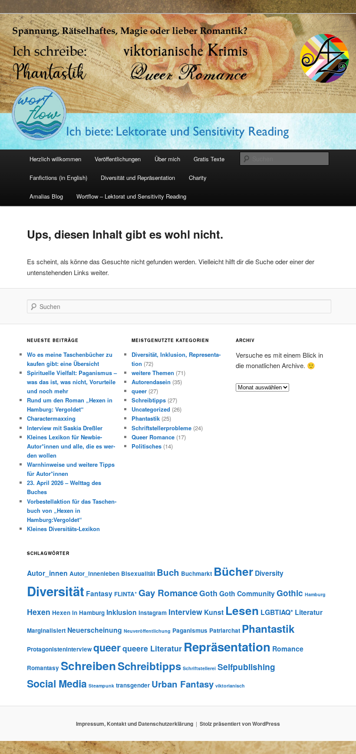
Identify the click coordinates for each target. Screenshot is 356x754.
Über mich (167, 159)
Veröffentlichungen (118, 159)
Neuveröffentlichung (147, 631)
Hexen (38, 611)
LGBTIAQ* (276, 612)
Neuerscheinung (94, 630)
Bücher (233, 571)
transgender (133, 685)
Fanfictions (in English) (58, 177)
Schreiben (88, 666)
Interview (185, 611)
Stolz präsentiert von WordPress (240, 723)
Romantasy (43, 668)
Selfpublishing (246, 667)
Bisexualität (138, 573)
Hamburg (315, 594)
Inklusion (121, 612)
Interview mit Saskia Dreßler (64, 428)
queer (139, 391)
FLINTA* (125, 594)
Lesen (242, 610)
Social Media (57, 683)
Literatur (309, 612)
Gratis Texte (209, 159)
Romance (287, 649)
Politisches (147, 446)
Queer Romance (153, 437)
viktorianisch (230, 685)
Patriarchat (224, 630)
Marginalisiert (46, 630)
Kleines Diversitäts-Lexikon (63, 529)
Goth (208, 593)
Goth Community (247, 593)
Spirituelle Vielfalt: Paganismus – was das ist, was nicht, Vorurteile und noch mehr (72, 382)
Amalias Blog (46, 196)
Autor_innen (47, 573)
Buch (168, 572)
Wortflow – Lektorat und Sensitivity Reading (131, 196)
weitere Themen (153, 373)
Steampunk (101, 685)
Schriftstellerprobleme (161, 428)
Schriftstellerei (199, 668)
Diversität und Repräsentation (138, 177)
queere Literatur (152, 648)
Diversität (55, 591)
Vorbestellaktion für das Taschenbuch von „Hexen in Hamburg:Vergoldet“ (71, 510)
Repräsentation (227, 646)
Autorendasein (151, 382)
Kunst (214, 612)
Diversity (269, 573)
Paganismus (190, 630)
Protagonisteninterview (59, 649)
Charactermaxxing (51, 418)
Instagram (152, 612)
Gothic (290, 593)
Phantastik (146, 418)
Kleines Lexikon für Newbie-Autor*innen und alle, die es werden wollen (71, 446)
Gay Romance (168, 592)
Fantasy (99, 593)
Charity (198, 177)
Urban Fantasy (183, 684)
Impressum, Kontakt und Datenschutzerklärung (134, 723)
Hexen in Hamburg (78, 612)
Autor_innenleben (94, 573)
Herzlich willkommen (55, 159)
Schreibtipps (149, 400)
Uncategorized (151, 409)
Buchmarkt (196, 573)
